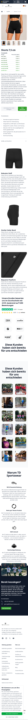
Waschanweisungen (20, 648)
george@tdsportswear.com (12, 604)
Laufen (8, 11)
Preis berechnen (22, 108)
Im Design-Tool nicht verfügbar (9, 108)
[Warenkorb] (25, 1)
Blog (16, 667)
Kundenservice (19, 659)
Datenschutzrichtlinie (7, 682)
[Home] (2, 11)
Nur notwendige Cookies (12, 717)
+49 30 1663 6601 (9, 601)
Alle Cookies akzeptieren (12, 713)
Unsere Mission (19, 670)
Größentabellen (19, 651)
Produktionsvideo (19, 673)
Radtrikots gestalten (7, 648)
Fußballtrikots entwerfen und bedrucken (5, 668)
